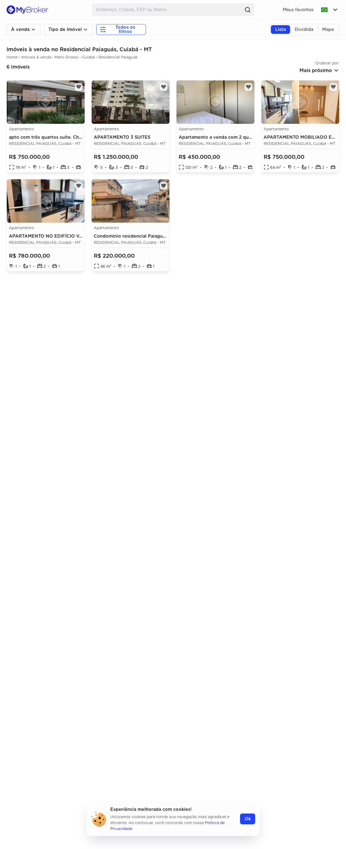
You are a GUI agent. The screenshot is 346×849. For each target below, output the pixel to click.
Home (12, 57)
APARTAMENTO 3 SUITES (122, 137)
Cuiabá (88, 57)
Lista (280, 29)
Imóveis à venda (36, 57)
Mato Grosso (66, 57)
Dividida (304, 29)
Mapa (328, 29)
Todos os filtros (125, 29)
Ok (248, 818)
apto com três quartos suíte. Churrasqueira (56, 137)
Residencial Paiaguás (118, 57)
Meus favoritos (298, 9)
